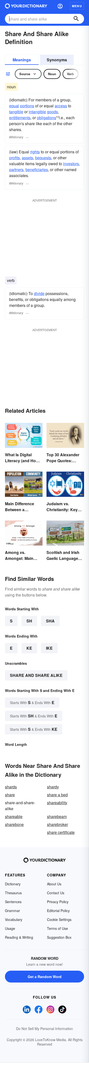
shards (11, 787)
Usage (10, 928)
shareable (13, 816)
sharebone (14, 824)
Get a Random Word (45, 976)
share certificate (61, 832)
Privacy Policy (57, 901)
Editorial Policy (58, 910)
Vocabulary (13, 919)
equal (14, 106)
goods (52, 111)
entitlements (19, 117)
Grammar (12, 910)
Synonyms (57, 60)
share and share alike (36, 675)
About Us (54, 883)
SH (29, 621)
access (61, 106)
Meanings (22, 60)
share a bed (57, 795)
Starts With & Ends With (32, 702)
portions (27, 106)
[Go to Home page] (26, 6)
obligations (46, 117)
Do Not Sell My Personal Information (44, 1028)
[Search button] (76, 18)
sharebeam (57, 816)
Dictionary (13, 883)
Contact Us (55, 892)
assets (27, 157)
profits (14, 157)
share (10, 795)
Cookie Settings (59, 919)
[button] (60, 6)
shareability (57, 802)
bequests (43, 157)
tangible (16, 111)
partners (16, 169)
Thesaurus (13, 892)
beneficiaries (36, 169)
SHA (50, 621)
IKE (49, 648)
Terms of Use (57, 928)
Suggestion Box (59, 937)
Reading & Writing (19, 937)
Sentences (13, 901)
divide (39, 293)
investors (71, 163)
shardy (53, 787)
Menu (77, 6)
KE (29, 648)
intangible (37, 111)
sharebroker (57, 824)
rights (35, 152)
